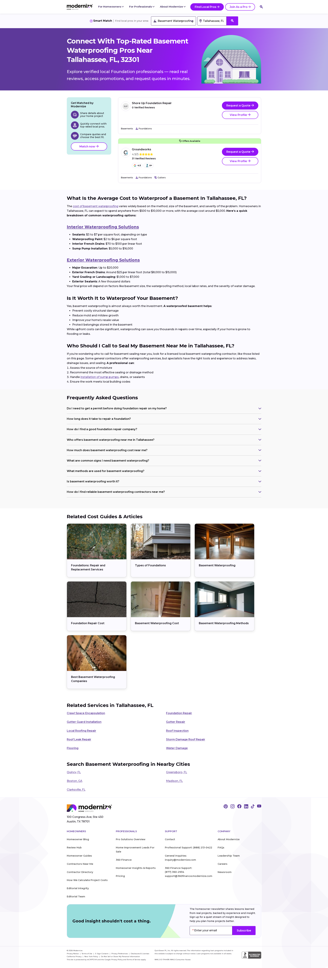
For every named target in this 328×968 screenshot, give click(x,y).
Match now (87, 146)
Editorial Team (76, 896)
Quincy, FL (74, 772)
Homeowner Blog (78, 839)
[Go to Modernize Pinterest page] (226, 806)
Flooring (72, 748)
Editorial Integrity (78, 888)
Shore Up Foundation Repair (152, 103)
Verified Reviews (143, 107)
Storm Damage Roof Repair (185, 739)
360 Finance (124, 859)
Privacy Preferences (119, 953)
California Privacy (74, 956)
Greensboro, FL (176, 772)
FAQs (221, 847)
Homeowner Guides (79, 855)
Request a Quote (238, 105)
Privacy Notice (73, 953)
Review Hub (74, 847)
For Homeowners (110, 6)
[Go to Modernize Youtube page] (259, 806)
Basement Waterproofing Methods (224, 623)
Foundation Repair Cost (87, 623)
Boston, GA (74, 781)
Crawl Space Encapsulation (86, 713)
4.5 (139, 165)
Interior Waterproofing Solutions (103, 226)
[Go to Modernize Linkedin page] (246, 806)
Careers (222, 863)
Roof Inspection (177, 730)
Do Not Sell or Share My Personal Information (120, 956)
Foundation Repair (179, 713)
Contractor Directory (80, 872)
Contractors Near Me (80, 863)
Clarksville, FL (76, 789)
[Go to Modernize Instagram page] (232, 806)
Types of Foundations (150, 565)
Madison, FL (174, 781)
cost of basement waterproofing (95, 206)
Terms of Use (87, 953)
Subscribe (244, 930)
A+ (150, 165)
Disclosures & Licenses (140, 953)
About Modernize (172, 6)
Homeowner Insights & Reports (136, 868)
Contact (170, 839)
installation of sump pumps (99, 377)
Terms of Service (133, 959)
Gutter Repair (175, 721)
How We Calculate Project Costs (87, 880)
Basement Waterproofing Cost (157, 623)
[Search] (261, 7)
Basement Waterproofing (217, 565)
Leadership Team (229, 855)
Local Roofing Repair (81, 730)
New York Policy (91, 956)
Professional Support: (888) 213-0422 (188, 847)
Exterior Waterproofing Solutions (103, 259)
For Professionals (141, 6)
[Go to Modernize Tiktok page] (252, 806)
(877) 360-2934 (174, 871)
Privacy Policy (117, 959)
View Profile (239, 115)
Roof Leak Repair (79, 739)
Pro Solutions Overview (130, 839)
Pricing (120, 876)
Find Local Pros (205, 7)
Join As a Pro (239, 7)
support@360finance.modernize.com (188, 876)
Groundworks (141, 149)
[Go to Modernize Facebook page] (239, 806)
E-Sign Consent (102, 953)
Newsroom (224, 872)
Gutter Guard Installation (84, 721)
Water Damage (177, 748)
